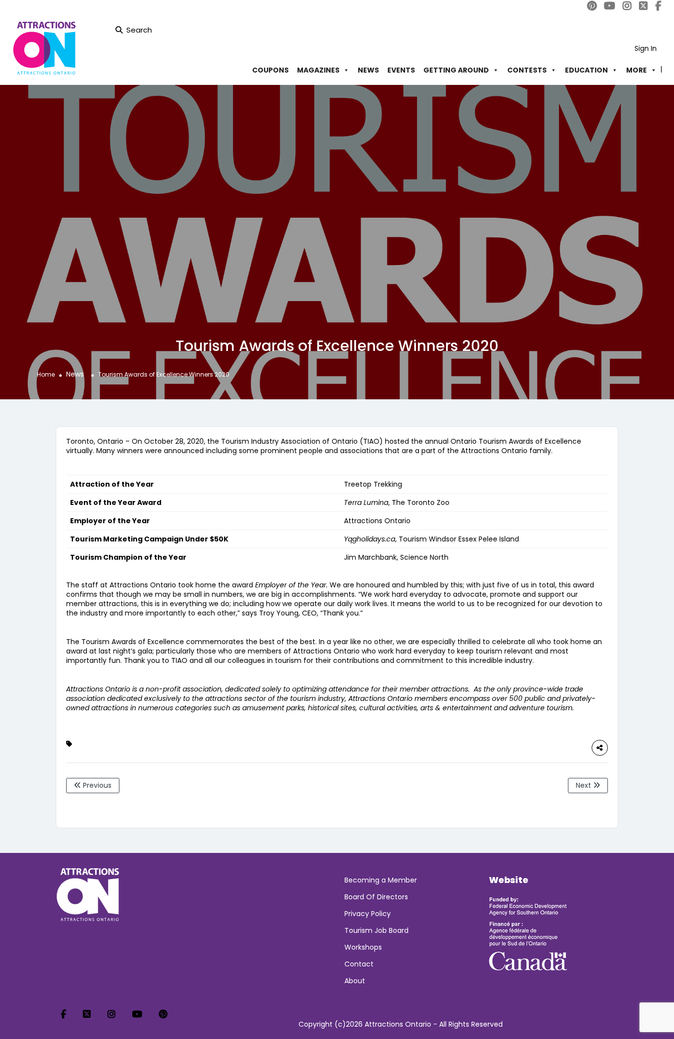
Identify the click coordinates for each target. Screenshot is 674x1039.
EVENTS (401, 70)
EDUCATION (586, 70)
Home (46, 374)
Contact (359, 964)
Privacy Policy (367, 914)
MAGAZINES (318, 70)
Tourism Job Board (376, 930)
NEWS (368, 70)
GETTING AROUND (456, 70)
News (75, 374)
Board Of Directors (376, 897)
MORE (636, 70)
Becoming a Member (380, 880)
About (354, 981)
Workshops (363, 947)
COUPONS (270, 70)
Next (584, 785)
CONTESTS (527, 70)
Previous (96, 785)
